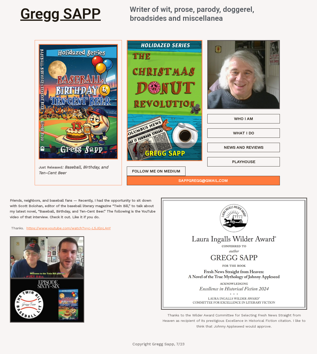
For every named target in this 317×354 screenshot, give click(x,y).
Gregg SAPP (60, 13)
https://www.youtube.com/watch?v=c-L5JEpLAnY (68, 228)
